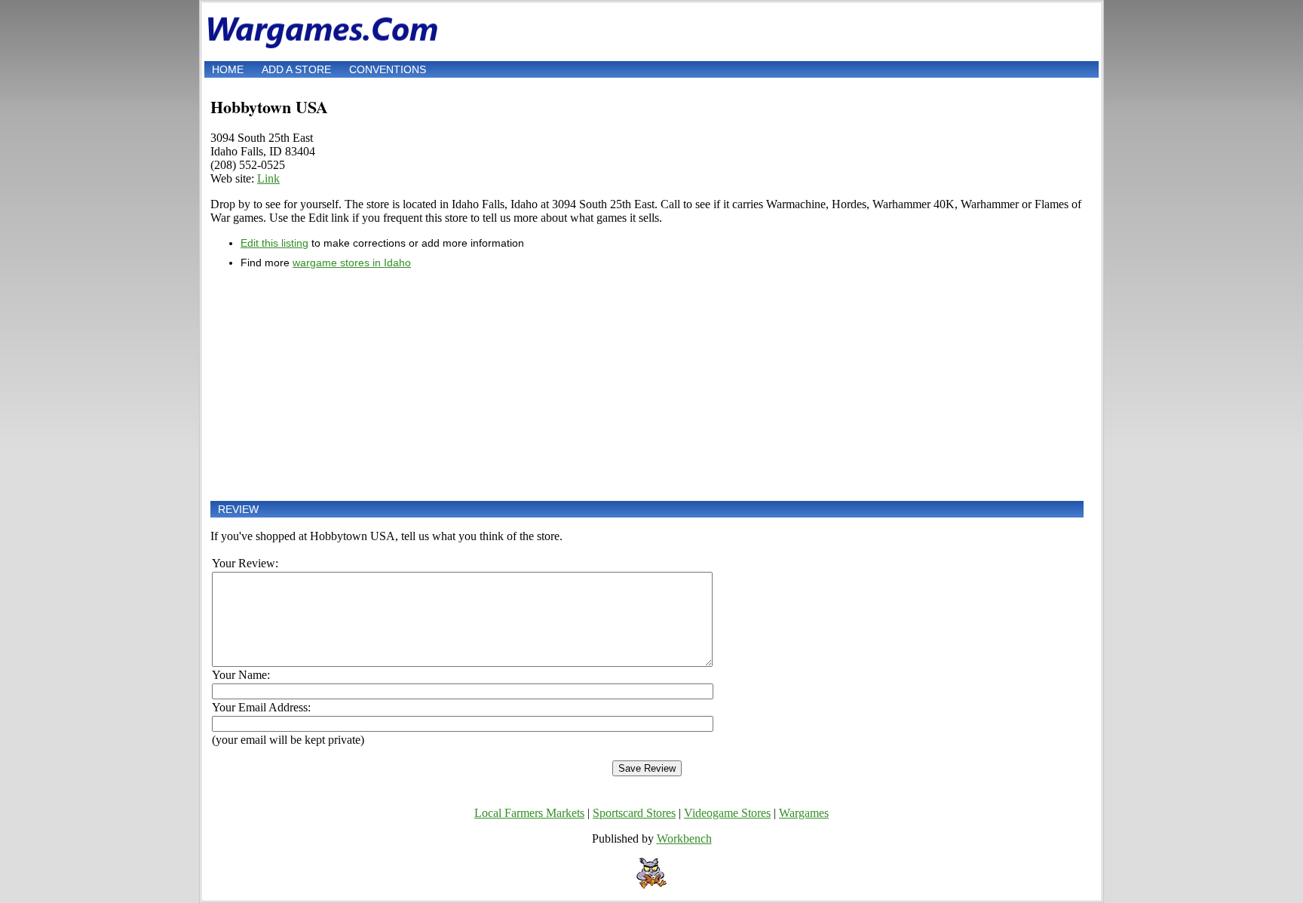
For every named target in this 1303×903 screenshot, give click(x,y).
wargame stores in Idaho (352, 262)
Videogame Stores (727, 812)
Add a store (296, 69)
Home (228, 69)
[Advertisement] (647, 384)
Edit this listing (274, 243)
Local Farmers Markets (529, 812)
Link (268, 178)
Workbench (684, 838)
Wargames (804, 812)
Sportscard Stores (634, 812)
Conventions (387, 69)
